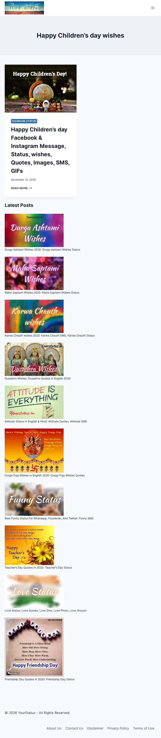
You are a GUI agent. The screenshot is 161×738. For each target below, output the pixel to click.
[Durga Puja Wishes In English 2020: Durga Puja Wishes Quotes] (80, 450)
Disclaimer (95, 728)
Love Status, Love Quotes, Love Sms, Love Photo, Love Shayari (45, 610)
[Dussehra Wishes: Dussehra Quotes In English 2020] (80, 359)
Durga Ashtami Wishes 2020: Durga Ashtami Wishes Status (42, 249)
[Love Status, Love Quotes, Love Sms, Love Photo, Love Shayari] (80, 591)
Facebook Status (24, 121)
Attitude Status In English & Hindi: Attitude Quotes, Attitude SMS (46, 421)
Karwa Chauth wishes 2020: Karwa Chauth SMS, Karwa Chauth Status (50, 335)
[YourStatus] (24, 7)
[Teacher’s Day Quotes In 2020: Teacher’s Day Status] (80, 545)
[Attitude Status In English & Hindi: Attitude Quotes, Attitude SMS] (80, 402)
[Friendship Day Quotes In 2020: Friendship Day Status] (80, 647)
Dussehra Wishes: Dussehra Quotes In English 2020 (37, 378)
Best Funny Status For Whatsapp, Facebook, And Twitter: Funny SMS (49, 518)
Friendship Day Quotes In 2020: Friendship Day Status (39, 679)
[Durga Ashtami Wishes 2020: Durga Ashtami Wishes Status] (80, 230)
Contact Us (74, 728)
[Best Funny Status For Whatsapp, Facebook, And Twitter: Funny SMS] (80, 499)
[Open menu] (152, 8)
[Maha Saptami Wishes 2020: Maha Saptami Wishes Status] (80, 273)
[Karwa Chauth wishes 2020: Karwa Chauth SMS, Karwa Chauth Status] (80, 316)
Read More (21, 188)
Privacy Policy (118, 728)
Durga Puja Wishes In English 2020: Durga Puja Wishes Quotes (45, 475)
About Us (54, 728)
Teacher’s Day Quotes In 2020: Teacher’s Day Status (38, 567)
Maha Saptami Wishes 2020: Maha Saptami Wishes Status (42, 292)
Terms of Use (143, 728)
